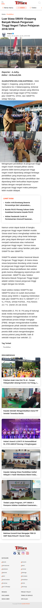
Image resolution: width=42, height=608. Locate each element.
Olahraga (23, 572)
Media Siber (5, 599)
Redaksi (4, 592)
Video (22, 8)
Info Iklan (24, 599)
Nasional (4, 572)
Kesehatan (5, 569)
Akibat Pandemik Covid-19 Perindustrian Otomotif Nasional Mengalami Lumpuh (18, 218)
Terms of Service (27, 595)
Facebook (14, 556)
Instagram (23, 556)
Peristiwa (4, 583)
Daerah (4, 562)
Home (3, 14)
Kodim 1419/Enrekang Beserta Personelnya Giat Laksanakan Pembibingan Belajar (17, 204)
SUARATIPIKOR (26, 603)
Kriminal (23, 569)
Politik (23, 583)
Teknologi (24, 586)
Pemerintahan (6, 579)
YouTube (27, 556)
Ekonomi (23, 562)
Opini (3, 576)
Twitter (19, 556)
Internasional (5, 565)
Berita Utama (8, 8)
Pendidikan (7, 347)
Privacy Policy (26, 592)
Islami (23, 565)
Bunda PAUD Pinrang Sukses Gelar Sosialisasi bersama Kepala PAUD (19, 211)
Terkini (34, 8)
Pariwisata (24, 576)
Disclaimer (5, 595)
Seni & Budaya (6, 586)
